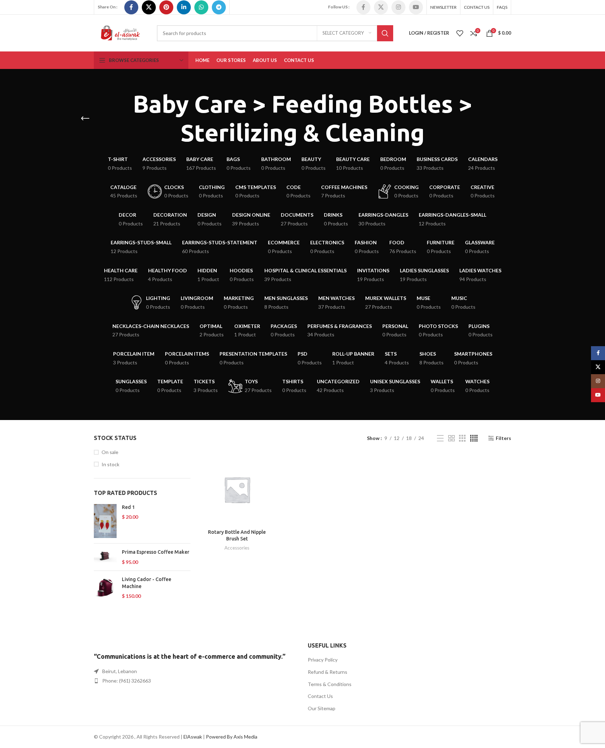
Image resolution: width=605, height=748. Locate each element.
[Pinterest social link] (166, 7)
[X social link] (149, 7)
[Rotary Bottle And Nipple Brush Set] (237, 489)
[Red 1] (105, 521)
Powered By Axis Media (231, 737)
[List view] (440, 438)
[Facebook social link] (131, 7)
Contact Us (320, 696)
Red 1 (128, 507)
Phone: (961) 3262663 (126, 681)
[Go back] (85, 119)
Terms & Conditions (330, 684)
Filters (503, 438)
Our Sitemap (321, 708)
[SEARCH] (385, 33)
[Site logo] (120, 32)
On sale (110, 452)
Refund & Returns (327, 672)
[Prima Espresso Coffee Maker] (105, 557)
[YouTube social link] (416, 7)
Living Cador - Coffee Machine (146, 582)
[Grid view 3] (462, 438)
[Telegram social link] (219, 7)
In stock (110, 464)
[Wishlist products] (460, 33)
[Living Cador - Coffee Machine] (105, 588)
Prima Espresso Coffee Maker (155, 552)
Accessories (236, 548)
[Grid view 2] (451, 438)
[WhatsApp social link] (201, 7)
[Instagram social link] (398, 7)
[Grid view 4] (474, 438)
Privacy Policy (323, 660)
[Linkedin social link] (184, 7)
